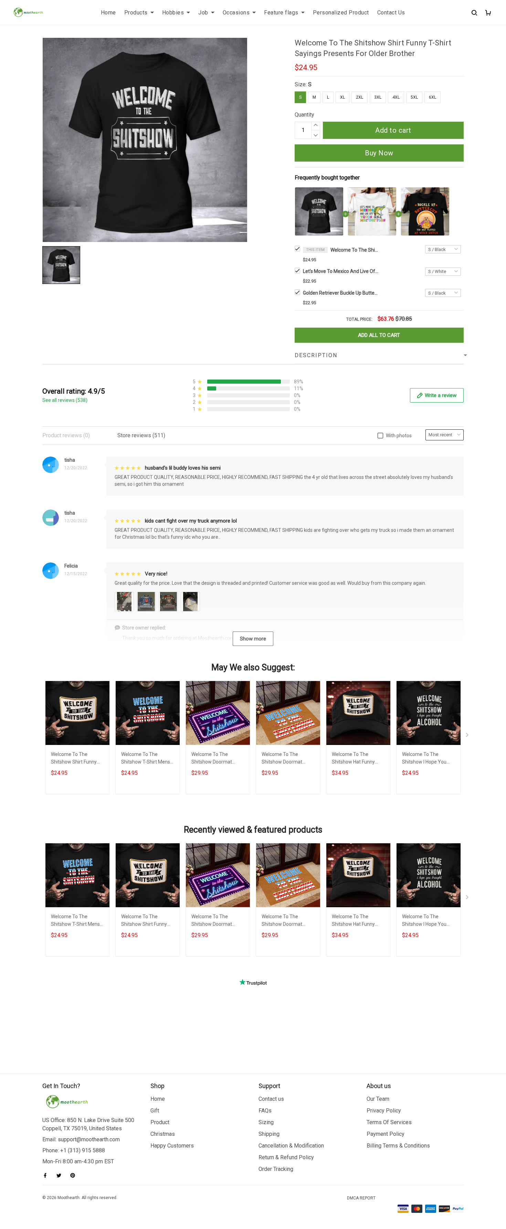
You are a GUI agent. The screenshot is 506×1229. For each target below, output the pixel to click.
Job (203, 12)
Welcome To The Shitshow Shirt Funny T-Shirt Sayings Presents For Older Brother (354, 250)
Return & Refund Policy (286, 1157)
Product (159, 1122)
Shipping (269, 1134)
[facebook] (47, 1175)
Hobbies (173, 12)
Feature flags (281, 12)
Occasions (236, 12)
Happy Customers (172, 1145)
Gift (154, 1110)
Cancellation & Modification (291, 1145)
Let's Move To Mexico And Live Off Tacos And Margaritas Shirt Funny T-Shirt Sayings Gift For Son (341, 271)
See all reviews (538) (64, 400)
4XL (396, 97)
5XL (414, 97)
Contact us (271, 1099)
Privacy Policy (384, 1110)
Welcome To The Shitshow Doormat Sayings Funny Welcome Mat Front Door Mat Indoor (288, 758)
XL (342, 97)
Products (136, 12)
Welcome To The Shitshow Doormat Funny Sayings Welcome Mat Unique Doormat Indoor (217, 758)
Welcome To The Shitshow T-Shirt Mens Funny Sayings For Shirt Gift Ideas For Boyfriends (146, 758)
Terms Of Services (389, 1122)
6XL (432, 97)
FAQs (265, 1110)
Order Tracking (276, 1169)
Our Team (378, 1099)
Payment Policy (385, 1134)
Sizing (266, 1122)
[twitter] (61, 1175)
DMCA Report (361, 1198)
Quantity (304, 114)
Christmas (162, 1134)
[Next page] (467, 736)
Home (108, 12)
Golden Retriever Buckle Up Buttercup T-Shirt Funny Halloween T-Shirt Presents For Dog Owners (341, 293)
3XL (377, 97)
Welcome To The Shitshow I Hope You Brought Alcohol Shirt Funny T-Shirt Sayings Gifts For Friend (425, 758)
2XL (359, 97)
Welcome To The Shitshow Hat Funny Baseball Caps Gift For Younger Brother (355, 758)
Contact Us (391, 12)
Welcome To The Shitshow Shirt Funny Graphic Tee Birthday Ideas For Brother (74, 758)
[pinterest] (75, 1175)
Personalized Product (341, 12)
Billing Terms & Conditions (398, 1145)
